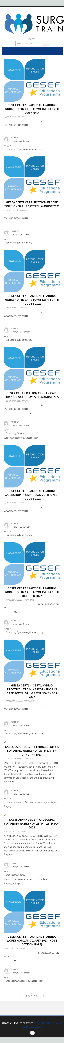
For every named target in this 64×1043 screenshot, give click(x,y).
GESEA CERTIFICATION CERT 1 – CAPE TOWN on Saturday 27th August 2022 (31, 395)
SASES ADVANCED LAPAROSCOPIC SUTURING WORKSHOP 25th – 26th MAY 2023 (32, 823)
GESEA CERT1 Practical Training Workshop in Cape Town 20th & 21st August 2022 (32, 495)
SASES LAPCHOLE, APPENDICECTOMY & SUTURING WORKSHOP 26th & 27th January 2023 (32, 750)
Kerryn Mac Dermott (21, 141)
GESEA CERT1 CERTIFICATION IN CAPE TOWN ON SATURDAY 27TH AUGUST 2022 (31, 204)
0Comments (22, 117)
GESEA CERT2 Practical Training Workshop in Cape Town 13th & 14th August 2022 (32, 299)
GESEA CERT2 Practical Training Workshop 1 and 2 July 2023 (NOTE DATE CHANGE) (32, 940)
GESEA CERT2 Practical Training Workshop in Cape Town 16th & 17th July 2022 (32, 109)
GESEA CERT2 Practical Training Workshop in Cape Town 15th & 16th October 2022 (32, 592)
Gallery (37, 1026)
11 (43, 996)
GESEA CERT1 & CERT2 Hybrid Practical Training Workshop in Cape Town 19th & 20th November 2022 (32, 691)
